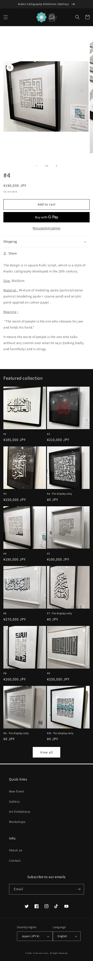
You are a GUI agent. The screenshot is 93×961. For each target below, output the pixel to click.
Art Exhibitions (19, 812)
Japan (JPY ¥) (30, 936)
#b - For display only (16, 733)
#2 (48, 434)
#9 (48, 673)
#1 (4, 434)
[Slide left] (37, 166)
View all (46, 752)
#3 (4, 493)
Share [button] (13, 253)
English (62, 936)
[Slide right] (56, 166)
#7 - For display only (59, 613)
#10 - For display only (60, 733)
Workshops (17, 822)
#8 (4, 673)
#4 (4, 553)
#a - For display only (59, 493)
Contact (15, 860)
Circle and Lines (40, 953)
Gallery (14, 801)
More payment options (46, 228)
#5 (48, 553)
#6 (4, 613)
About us (15, 850)
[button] (6, 17)
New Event (16, 791)
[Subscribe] (79, 889)
